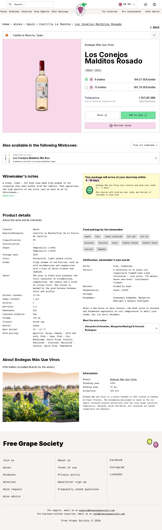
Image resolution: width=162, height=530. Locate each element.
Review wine (122, 125)
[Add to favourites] (154, 35)
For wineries (109, 11)
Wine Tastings (60, 11)
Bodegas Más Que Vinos (99, 44)
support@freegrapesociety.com (97, 510)
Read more (8, 195)
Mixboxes (14, 11)
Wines (18, 24)
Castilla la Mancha (55, 24)
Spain (30, 24)
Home (6, 24)
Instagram (117, 467)
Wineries (27, 11)
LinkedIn (116, 474)
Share (100, 115)
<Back (154, 27)
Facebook (116, 460)
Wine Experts (41, 11)
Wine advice (152, 11)
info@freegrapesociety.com (109, 514)
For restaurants (131, 11)
